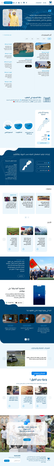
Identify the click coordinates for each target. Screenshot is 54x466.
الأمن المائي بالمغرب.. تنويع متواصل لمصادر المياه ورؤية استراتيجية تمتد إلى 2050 (8, 76)
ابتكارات (44, 38)
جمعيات (38, 38)
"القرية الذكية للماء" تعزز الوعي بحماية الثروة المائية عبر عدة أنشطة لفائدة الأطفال (8, 85)
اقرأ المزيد (28, 66)
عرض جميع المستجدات (7, 35)
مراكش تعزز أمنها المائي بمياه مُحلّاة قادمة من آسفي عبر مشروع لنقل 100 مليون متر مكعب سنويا (8, 66)
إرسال (8, 461)
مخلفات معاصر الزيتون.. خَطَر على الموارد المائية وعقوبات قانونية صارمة (13, 398)
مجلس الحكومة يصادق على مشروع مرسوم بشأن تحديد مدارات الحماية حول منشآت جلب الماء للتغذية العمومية (41, 400)
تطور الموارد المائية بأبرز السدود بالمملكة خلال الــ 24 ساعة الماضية (24, 61)
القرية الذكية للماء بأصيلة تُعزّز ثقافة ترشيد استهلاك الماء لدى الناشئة (43, 73)
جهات (32, 38)
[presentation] (28, 217)
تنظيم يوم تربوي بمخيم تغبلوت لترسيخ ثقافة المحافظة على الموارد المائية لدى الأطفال (44, 204)
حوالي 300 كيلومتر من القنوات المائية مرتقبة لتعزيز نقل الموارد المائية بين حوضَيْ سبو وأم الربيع (43, 56)
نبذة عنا (44, 3)
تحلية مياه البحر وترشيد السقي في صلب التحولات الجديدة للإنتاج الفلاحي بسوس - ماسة (13, 242)
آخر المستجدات (38, 3)
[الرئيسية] (50, 3)
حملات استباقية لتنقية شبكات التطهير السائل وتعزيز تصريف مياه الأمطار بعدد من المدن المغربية (8, 48)
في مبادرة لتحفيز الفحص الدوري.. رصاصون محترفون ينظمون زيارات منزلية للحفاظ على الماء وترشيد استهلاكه (11, 205)
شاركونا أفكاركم (8, 3)
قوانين (27, 38)
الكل (49, 38)
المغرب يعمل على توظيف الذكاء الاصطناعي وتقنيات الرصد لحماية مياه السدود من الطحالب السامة (36, 358)
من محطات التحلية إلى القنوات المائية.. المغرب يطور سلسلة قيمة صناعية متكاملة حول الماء (27, 241)
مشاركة (27, 440)
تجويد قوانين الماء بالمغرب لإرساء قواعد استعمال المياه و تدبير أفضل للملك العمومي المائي (28, 400)
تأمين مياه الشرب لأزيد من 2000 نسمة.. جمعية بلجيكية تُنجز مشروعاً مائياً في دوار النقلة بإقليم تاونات (27, 204)
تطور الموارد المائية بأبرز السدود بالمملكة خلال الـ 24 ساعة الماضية (8, 56)
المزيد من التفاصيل (43, 143)
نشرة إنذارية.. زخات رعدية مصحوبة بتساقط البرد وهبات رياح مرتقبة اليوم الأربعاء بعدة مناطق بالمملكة (41, 242)
